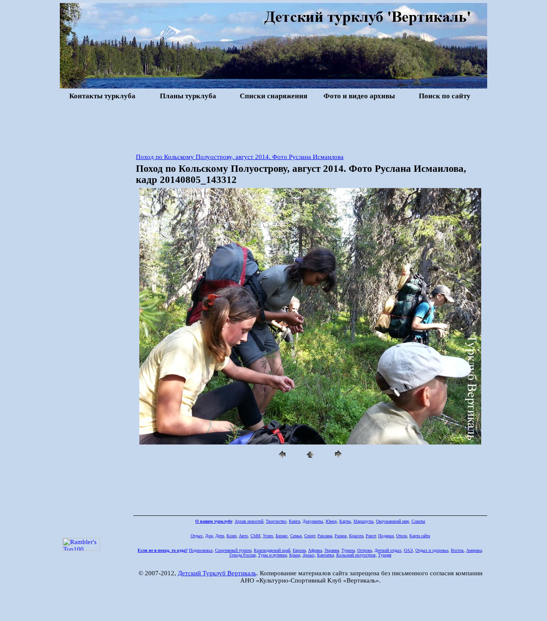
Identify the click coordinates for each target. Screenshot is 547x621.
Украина (331, 550)
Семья (296, 535)
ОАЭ (408, 550)
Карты (345, 521)
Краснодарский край (272, 550)
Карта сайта (419, 535)
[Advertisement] (273, 125)
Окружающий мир (392, 521)
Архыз (309, 555)
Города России (242, 555)
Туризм (348, 550)
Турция (384, 555)
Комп (231, 535)
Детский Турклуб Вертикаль (217, 573)
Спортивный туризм (233, 550)
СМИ (255, 535)
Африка (315, 550)
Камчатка (325, 555)
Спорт (309, 535)
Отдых (197, 535)
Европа (299, 550)
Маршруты (363, 521)
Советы (418, 521)
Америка (474, 550)
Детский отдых (387, 550)
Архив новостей (249, 521)
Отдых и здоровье (431, 550)
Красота (356, 535)
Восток (457, 550)
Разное (341, 535)
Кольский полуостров (356, 555)
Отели (401, 535)
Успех (268, 535)
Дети (219, 535)
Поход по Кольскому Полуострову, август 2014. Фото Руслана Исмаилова (240, 156)
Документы (313, 521)
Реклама (325, 535)
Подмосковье (200, 550)
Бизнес (282, 535)
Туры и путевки (272, 555)
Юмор (331, 521)
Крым (294, 555)
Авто (243, 535)
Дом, (209, 535)
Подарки (386, 535)
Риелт (371, 535)
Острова (364, 550)
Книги (294, 521)
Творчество (276, 521)
